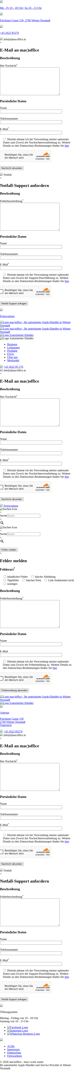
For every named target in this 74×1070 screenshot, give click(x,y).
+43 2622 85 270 (13, 366)
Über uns (12, 357)
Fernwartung (11, 505)
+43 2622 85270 (13, 731)
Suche (3, 515)
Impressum (13, 1049)
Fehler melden (8, 549)
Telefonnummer (9, 814)
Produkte (12, 350)
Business (12, 344)
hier (67, 145)
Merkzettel (13, 360)
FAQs (10, 353)
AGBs (11, 1046)
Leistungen (13, 347)
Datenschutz (14, 1052)
